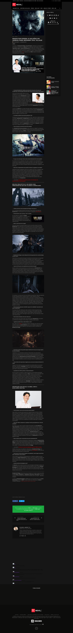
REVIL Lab (54, 8)
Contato (17, 614)
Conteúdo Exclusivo (25, 8)
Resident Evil (16, 8)
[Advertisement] (28, 81)
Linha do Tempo (47, 8)
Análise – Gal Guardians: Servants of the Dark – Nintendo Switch (54, 92)
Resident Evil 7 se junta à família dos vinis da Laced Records (35, 519)
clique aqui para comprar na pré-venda (28, 481)
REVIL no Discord (55, 614)
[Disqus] (28, 551)
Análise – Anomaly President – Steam (55, 87)
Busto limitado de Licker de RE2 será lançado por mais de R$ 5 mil (21, 519)
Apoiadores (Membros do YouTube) (35, 614)
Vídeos (32, 8)
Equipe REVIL (23, 614)
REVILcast (37, 8)
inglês (23, 51)
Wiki (42, 8)
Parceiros (47, 614)
